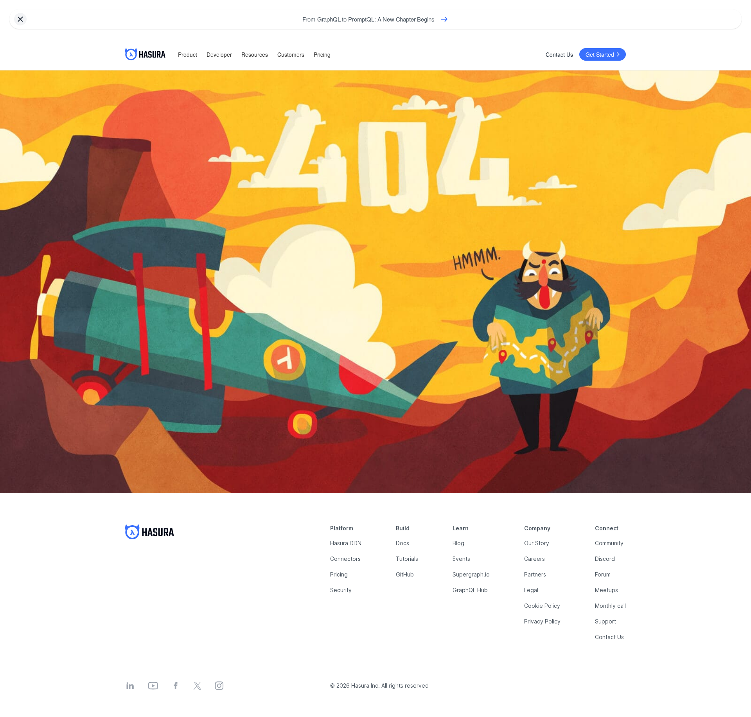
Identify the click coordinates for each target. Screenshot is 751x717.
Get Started (600, 54)
